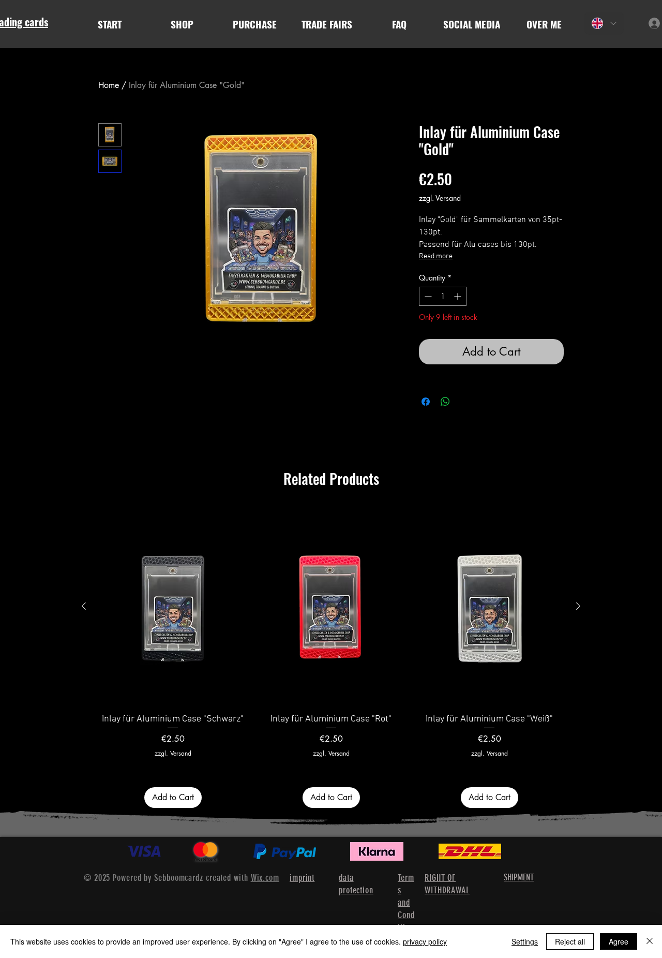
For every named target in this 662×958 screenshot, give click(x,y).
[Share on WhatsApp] (445, 401)
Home (108, 85)
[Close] (649, 941)
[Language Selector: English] (604, 23)
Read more (436, 256)
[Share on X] (465, 401)
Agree (618, 941)
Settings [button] (524, 941)
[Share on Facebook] (425, 401)
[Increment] (458, 296)
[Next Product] (578, 606)
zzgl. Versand (440, 198)
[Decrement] (426, 296)
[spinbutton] (442, 296)
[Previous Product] (84, 606)
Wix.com (265, 877)
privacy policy (425, 941)
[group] (331, 657)
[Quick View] (173, 606)
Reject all (570, 941)
